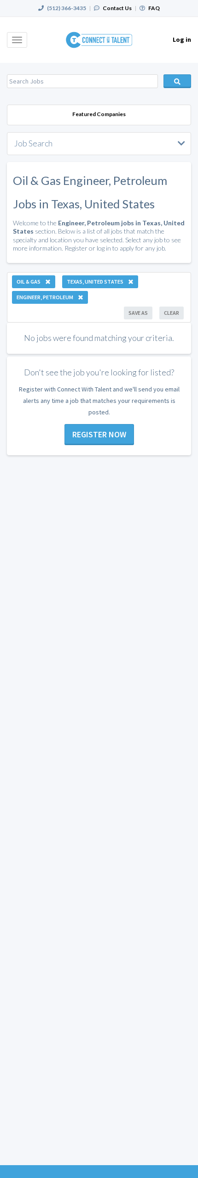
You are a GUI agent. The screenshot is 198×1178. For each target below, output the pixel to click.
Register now (99, 434)
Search (177, 81)
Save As (138, 312)
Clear (171, 312)
